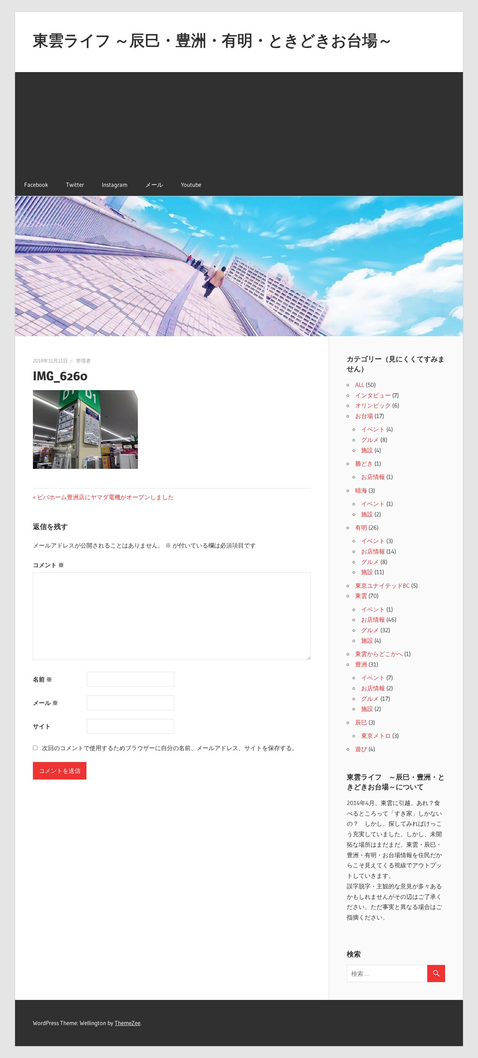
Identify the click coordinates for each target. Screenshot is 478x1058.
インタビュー (373, 395)
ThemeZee (127, 1023)
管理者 (83, 361)
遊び (361, 749)
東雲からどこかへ (379, 653)
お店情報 (373, 476)
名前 (42, 679)
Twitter (75, 184)
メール (154, 184)
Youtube (191, 184)
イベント (373, 429)
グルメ (370, 439)
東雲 (361, 595)
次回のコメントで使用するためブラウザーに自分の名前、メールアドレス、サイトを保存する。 (170, 748)
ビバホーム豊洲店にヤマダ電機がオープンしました (105, 497)
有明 (361, 527)
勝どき (364, 463)
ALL (359, 384)
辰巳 (361, 722)
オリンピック (373, 405)
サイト (42, 726)
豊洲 (361, 664)
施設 (367, 450)
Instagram (114, 184)
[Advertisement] (239, 121)
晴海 (361, 490)
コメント (48, 565)
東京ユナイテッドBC (382, 585)
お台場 (364, 415)
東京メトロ (376, 735)
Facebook (36, 184)
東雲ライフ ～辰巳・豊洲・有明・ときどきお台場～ (213, 40)
